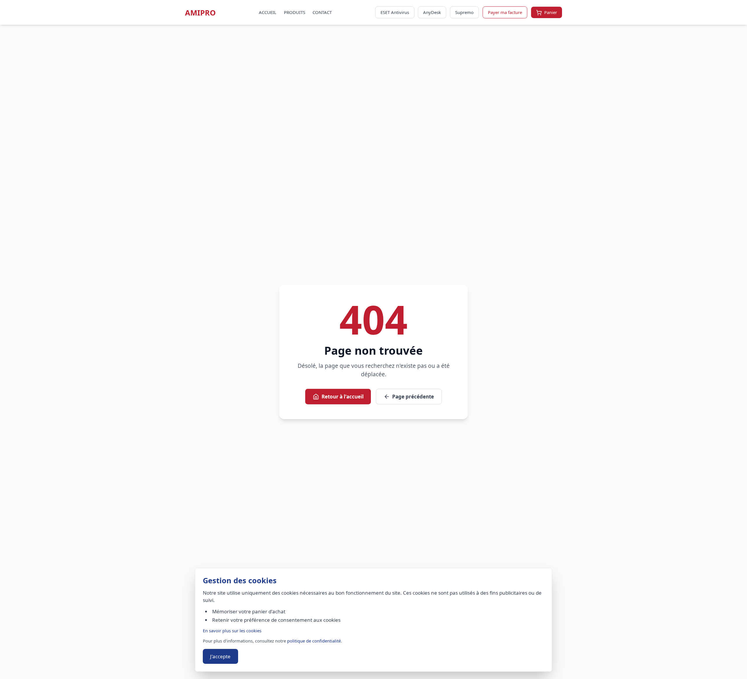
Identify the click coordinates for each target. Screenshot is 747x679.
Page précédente (413, 396)
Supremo (464, 12)
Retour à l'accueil (343, 396)
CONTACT (322, 12)
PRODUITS (294, 12)
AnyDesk (432, 12)
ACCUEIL (267, 12)
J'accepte (220, 656)
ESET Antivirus (395, 12)
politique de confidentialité (314, 641)
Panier (550, 12)
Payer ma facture (505, 12)
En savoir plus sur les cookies (232, 630)
